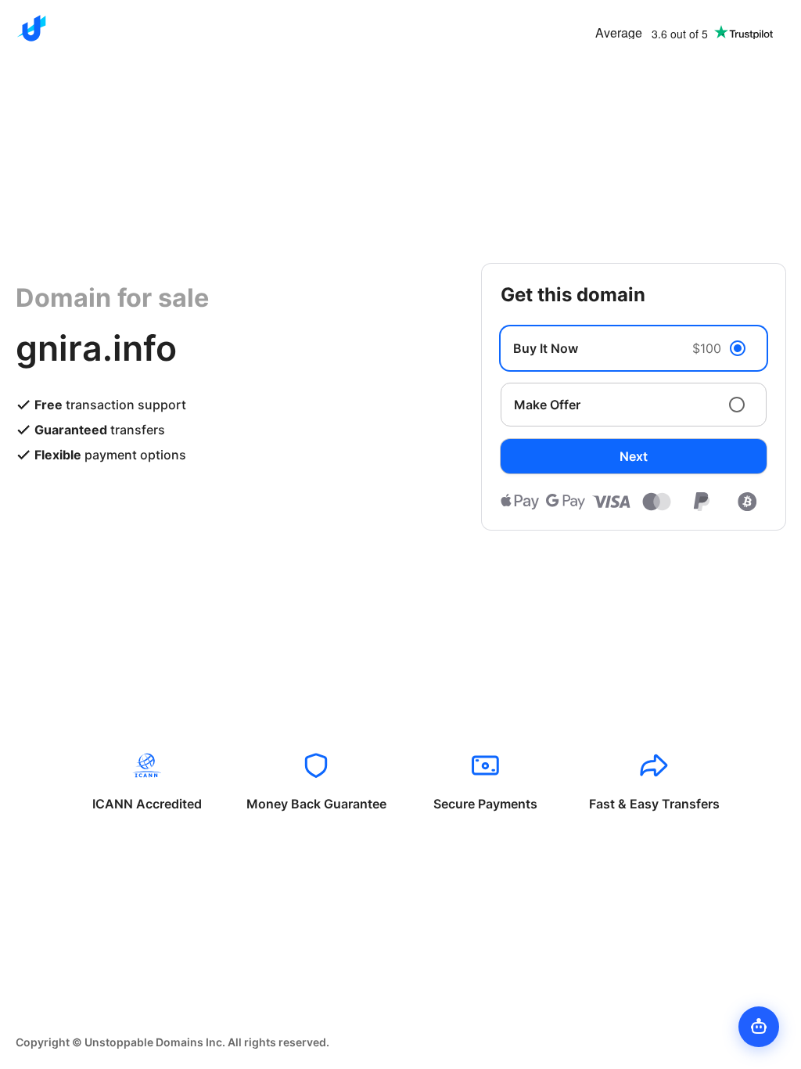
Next (634, 456)
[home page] (31, 28)
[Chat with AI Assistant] (758, 1026)
